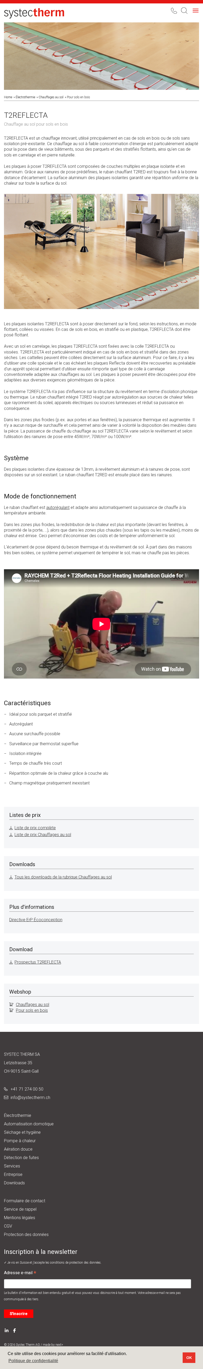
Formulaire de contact (24, 1200)
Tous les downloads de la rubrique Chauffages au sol (63, 877)
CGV (8, 1226)
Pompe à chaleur (20, 1140)
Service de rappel (20, 1209)
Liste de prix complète (35, 827)
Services (12, 1166)
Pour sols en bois (32, 1010)
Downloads (14, 1182)
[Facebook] (14, 1329)
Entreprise (13, 1174)
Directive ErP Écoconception (35, 919)
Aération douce (18, 1149)
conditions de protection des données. (76, 1262)
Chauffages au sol (51, 97)
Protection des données (26, 1234)
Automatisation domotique (29, 1123)
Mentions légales (19, 1217)
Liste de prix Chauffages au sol (43, 834)
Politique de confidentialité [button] (33, 1360)
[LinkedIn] (6, 1329)
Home (8, 97)
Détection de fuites (21, 1157)
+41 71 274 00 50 (27, 1089)
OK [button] (189, 1358)
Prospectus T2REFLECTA (38, 962)
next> (59, 1345)
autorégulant (58, 507)
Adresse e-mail (20, 1273)
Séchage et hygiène (22, 1132)
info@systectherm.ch (30, 1097)
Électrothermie (25, 97)
